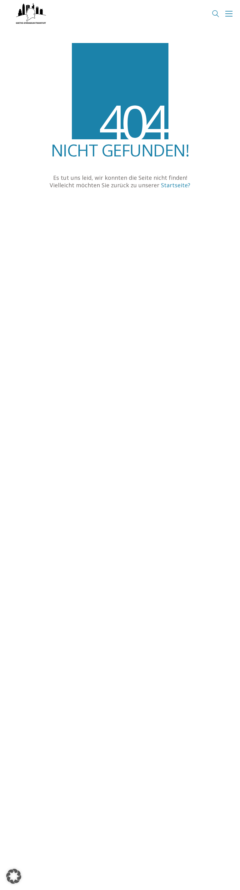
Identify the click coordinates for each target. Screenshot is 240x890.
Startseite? (175, 185)
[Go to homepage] (31, 13)
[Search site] (215, 14)
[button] (228, 13)
